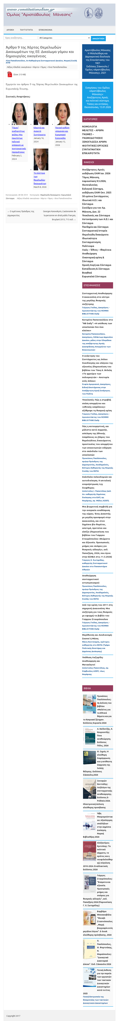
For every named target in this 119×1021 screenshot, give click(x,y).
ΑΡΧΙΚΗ (10, 30)
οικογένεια (26, 67)
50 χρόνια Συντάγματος (95, 196)
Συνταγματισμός (91, 242)
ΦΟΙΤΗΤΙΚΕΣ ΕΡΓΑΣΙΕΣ (95, 145)
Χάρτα (36, 67)
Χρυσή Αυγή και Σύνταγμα (96, 265)
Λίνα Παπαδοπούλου (57, 67)
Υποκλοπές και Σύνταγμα (96, 215)
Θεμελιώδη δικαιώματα (50, 195)
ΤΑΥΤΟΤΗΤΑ (26, 30)
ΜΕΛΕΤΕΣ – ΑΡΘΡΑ (93, 130)
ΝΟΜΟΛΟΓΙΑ (89, 126)
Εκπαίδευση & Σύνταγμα (95, 268)
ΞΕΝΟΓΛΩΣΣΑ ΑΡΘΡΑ (94, 141)
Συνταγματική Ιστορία (94, 230)
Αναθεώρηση (89, 253)
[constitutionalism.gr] (57, 21)
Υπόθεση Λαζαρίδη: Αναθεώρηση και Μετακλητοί (92, 661)
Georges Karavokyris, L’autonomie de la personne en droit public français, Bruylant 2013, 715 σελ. (59, 215)
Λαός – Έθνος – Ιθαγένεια (96, 249)
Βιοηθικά (87, 272)
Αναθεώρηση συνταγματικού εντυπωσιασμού (90, 579)
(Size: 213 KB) (19, 74)
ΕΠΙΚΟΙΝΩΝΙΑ (45, 30)
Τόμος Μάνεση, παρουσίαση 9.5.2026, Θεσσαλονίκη (94, 181)
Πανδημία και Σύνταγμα (95, 227)
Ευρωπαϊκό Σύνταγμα (94, 276)
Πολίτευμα (88, 246)
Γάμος (43, 67)
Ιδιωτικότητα (89, 238)
